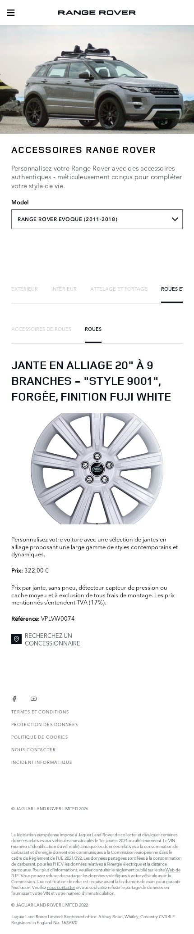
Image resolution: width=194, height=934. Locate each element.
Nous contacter (33, 749)
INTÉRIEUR (64, 288)
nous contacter (61, 887)
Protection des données (44, 724)
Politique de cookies (39, 737)
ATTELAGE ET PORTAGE (119, 288)
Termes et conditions (40, 711)
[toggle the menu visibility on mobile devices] (10, 12)
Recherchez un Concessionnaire (52, 639)
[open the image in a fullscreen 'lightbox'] (97, 468)
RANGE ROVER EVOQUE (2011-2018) (67, 219)
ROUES (93, 328)
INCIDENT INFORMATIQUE (42, 762)
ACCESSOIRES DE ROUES (41, 328)
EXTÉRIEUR (24, 288)
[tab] (24, 288)
